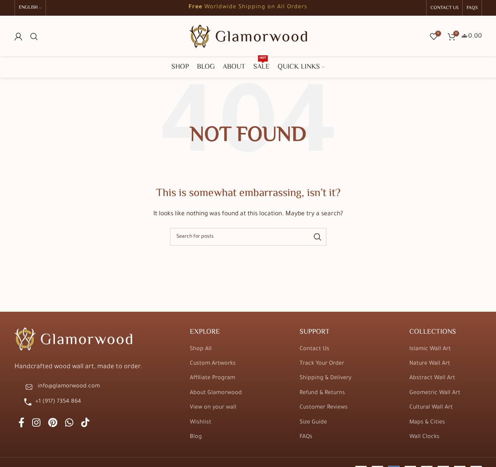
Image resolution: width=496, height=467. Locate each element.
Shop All (201, 349)
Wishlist (200, 423)
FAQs (306, 437)
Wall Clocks (424, 437)
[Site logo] (248, 37)
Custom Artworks (213, 364)
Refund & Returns (322, 393)
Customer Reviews (324, 408)
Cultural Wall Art (431, 408)
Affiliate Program (212, 378)
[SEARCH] (318, 237)
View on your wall (213, 408)
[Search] (34, 36)
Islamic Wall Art (430, 349)
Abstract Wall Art (432, 378)
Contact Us (314, 349)
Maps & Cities (427, 423)
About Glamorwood (216, 393)
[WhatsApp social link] (69, 424)
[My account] (18, 36)
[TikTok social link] (85, 424)
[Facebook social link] (21, 424)
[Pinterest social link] (52, 424)
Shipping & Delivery (325, 378)
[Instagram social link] (36, 424)
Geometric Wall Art (434, 393)
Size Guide (313, 423)
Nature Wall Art (429, 364)
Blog (196, 437)
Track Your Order (322, 364)
